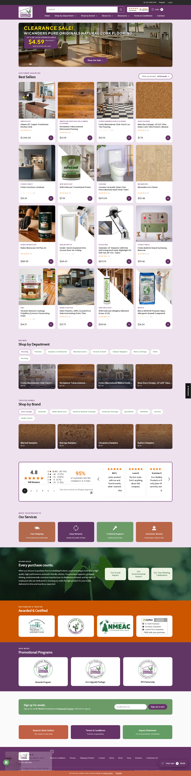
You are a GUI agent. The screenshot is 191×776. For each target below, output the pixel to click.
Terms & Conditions (143, 16)
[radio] (57, 471)
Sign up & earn (157, 707)
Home (47, 16)
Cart (158, 9)
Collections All (152, 758)
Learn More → (95, 60)
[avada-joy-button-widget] (6, 762)
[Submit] (121, 9)
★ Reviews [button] (188, 391)
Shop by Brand (88, 16)
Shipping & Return (87, 758)
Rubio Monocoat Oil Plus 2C (33, 248)
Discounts (122, 16)
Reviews (138, 758)
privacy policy (108, 773)
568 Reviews (34, 482)
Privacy (73, 758)
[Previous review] (98, 479)
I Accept (119, 773)
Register (162, 2)
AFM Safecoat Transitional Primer (75, 187)
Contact (161, 16)
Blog (129, 758)
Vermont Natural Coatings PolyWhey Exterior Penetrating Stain (35, 313)
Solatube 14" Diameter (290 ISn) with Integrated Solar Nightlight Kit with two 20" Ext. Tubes (115, 250)
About (111, 758)
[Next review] (169, 479)
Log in (170, 2)
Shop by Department (64, 16)
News (120, 758)
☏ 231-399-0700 (149, 2)
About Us (106, 16)
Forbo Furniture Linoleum (32, 187)
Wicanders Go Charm (147, 187)
